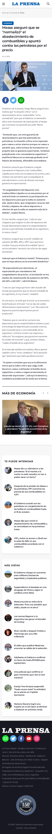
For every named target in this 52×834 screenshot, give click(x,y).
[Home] (26, 731)
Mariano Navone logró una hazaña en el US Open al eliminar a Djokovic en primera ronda (30, 707)
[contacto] (5, 738)
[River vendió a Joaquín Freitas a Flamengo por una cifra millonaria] (8, 632)
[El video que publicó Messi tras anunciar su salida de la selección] (8, 647)
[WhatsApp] (21, 100)
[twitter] (13, 100)
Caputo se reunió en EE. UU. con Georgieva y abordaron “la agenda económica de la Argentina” (26, 429)
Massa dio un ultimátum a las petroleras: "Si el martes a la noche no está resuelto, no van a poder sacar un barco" (30, 472)
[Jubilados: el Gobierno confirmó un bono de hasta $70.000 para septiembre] (8, 659)
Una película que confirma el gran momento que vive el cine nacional (29, 675)
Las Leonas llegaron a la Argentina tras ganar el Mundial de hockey (30, 619)
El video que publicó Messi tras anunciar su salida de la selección (30, 647)
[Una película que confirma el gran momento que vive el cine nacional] (8, 673)
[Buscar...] (48, 4)
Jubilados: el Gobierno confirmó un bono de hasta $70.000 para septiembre (29, 660)
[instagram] (36, 738)
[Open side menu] (3, 3)
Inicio (4, 12)
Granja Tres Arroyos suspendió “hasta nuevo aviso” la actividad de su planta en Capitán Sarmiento (29, 690)
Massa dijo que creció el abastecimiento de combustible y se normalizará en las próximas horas (30, 525)
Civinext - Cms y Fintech (26, 828)
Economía (13, 12)
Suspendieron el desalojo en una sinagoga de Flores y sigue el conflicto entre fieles (30, 590)
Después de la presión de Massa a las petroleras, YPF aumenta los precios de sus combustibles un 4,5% (31, 490)
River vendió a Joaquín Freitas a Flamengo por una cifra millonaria (29, 634)
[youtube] (29, 738)
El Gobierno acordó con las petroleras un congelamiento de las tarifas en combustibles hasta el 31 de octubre (30, 507)
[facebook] (5, 100)
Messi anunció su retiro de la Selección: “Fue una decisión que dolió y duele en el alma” (30, 604)
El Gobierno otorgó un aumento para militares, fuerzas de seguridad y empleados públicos (30, 575)
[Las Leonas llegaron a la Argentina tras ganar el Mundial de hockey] (8, 617)
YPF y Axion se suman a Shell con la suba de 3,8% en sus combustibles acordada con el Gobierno (30, 542)
